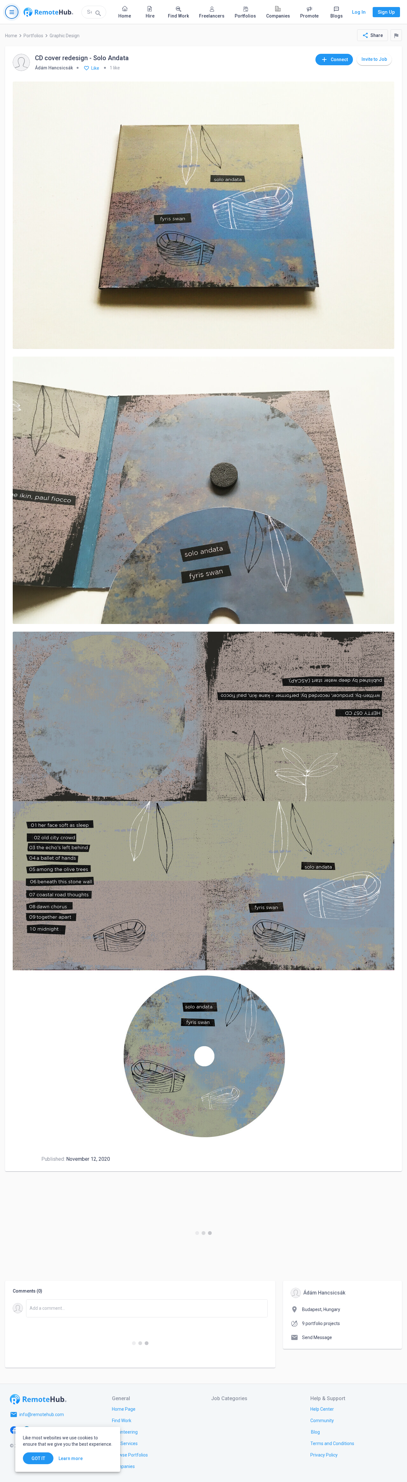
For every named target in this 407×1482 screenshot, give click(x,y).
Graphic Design (64, 35)
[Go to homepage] (48, 12)
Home (11, 35)
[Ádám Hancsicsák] (21, 63)
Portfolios (33, 35)
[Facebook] (14, 1429)
